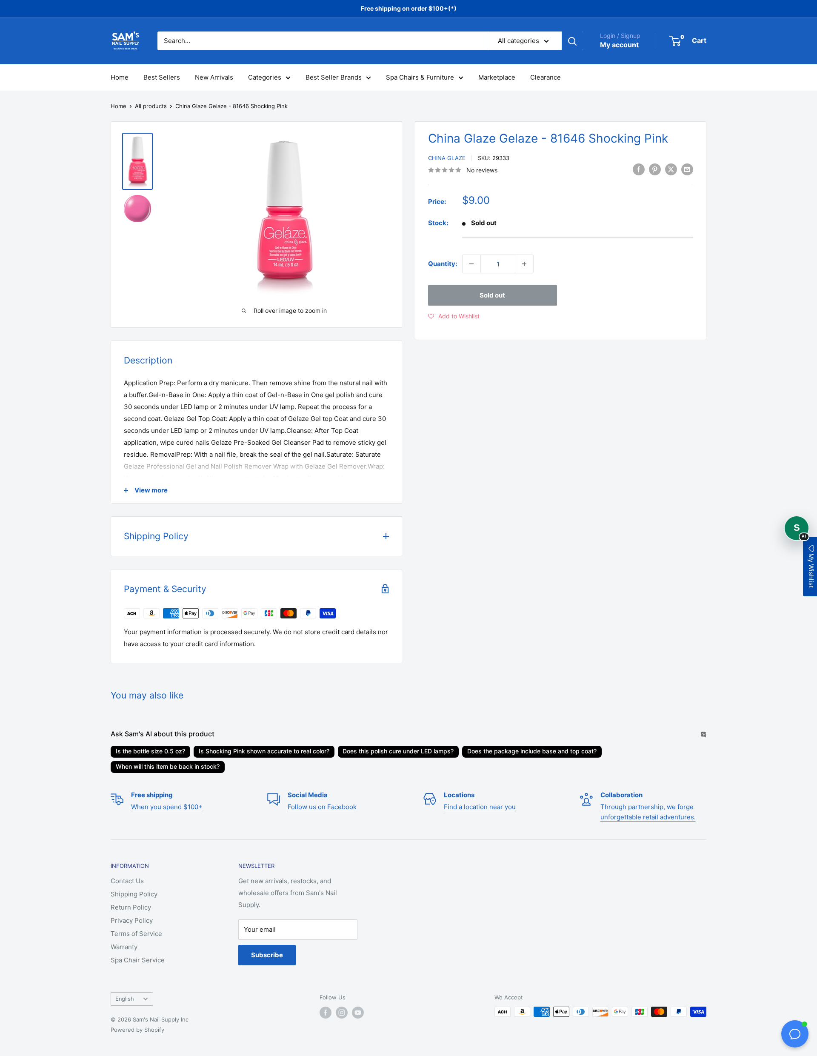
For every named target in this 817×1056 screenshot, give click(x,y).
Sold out (492, 295)
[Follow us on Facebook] (325, 1013)
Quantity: (442, 264)
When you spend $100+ (167, 807)
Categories (264, 77)
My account (619, 44)
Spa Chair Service (138, 960)
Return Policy (131, 907)
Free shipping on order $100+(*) (409, 8)
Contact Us (127, 881)
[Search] (572, 40)
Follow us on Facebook (322, 807)
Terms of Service (136, 934)
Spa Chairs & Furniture (420, 77)
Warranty (124, 947)
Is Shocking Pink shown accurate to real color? (264, 751)
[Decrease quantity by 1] (471, 264)
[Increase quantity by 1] (524, 264)
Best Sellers (161, 77)
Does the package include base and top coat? (532, 751)
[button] (454, 316)
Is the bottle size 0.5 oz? (150, 751)
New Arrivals (214, 77)
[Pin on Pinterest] (655, 169)
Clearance (545, 77)
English (124, 999)
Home (120, 77)
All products (151, 106)
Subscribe (267, 955)
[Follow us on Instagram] (342, 1013)
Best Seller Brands (334, 77)
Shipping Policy (134, 894)
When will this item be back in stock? (168, 766)
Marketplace (496, 77)
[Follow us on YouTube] (358, 1013)
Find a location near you (480, 807)
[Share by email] (687, 169)
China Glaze (447, 158)
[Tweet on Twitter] (671, 169)
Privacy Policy (132, 920)
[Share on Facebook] (639, 169)
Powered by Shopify (137, 1029)
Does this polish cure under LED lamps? (398, 751)
